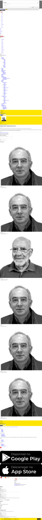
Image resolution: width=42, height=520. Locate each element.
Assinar (4, 9)
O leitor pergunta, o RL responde (6, 78)
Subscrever (1, 425)
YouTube (2, 431)
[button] (21, 28)
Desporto (2, 69)
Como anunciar (2, 441)
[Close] (15, 482)
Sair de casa (3, 71)
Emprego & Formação (4, 105)
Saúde (2, 68)
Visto (2, 75)
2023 (4, 89)
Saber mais (1, 112)
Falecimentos (3, 103)
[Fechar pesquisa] (38, 2)
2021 (4, 60)
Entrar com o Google (21, 485)
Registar (15, 485)
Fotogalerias (3, 76)
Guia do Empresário (5, 82)
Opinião (2, 74)
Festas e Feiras (2, 444)
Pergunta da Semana (4, 70)
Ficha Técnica (4, 107)
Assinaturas (2, 440)
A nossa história (4, 106)
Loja (5, 9)
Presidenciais (4, 66)
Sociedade (3, 57)
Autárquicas (4, 59)
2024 (4, 63)
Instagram (2, 430)
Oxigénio (4, 73)
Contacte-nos (1, 9)
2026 (4, 85)
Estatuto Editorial (4, 108)
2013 (4, 61)
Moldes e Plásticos (5, 84)
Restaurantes (4, 72)
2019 (4, 64)
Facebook (2, 429)
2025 (4, 88)
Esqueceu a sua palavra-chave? (17, 484)
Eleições (2, 58)
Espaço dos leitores (5, 77)
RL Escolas (3, 80)
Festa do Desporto (5, 96)
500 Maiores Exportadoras (5, 87)
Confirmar (1, 505)
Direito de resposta (5, 79)
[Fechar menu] (3, 36)
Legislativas (4, 62)
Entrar (6, 9)
